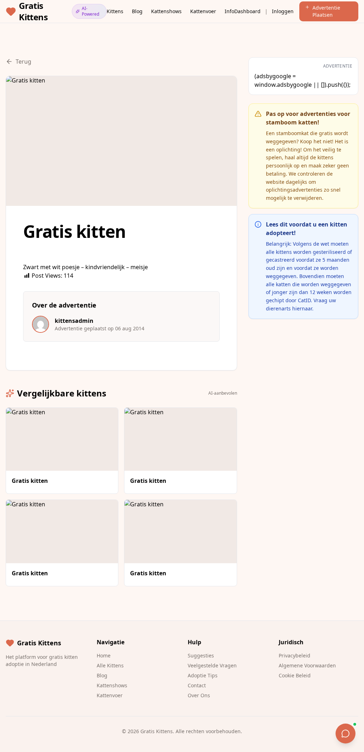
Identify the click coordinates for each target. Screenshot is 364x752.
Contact (197, 685)
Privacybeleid (294, 655)
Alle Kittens (110, 665)
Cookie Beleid (295, 675)
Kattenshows (166, 11)
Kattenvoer (203, 11)
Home (104, 655)
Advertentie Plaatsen (326, 11)
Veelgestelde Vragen (212, 665)
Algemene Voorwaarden (307, 665)
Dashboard (247, 11)
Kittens (115, 11)
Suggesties (201, 655)
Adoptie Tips (203, 675)
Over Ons (199, 695)
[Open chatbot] (345, 733)
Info (229, 11)
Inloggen (283, 11)
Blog (137, 11)
